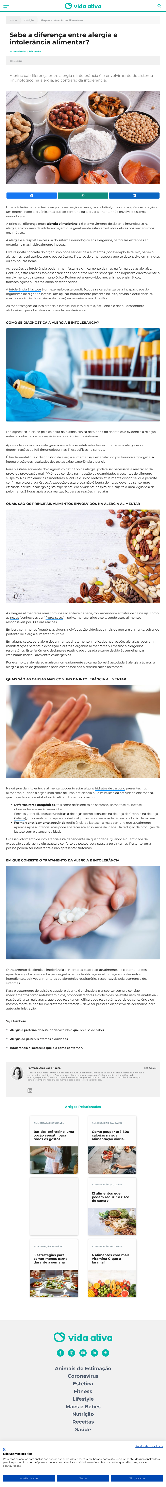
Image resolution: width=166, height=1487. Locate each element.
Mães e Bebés (83, 1407)
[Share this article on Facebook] (31, 195)
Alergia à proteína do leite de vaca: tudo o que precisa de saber (57, 1030)
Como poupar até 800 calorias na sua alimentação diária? (110, 1135)
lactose (46, 294)
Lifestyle (83, 1399)
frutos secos (54, 617)
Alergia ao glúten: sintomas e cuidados (39, 1039)
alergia (14, 240)
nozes (14, 617)
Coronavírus (83, 1376)
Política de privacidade (149, 1446)
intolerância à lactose (25, 289)
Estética (83, 1384)
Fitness (83, 1391)
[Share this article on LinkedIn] (134, 195)
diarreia (89, 306)
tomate (117, 667)
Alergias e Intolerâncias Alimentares (61, 20)
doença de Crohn (126, 814)
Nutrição (29, 20)
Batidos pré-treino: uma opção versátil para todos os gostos (54, 1135)
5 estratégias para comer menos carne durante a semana (50, 1258)
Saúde (83, 1429)
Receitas (83, 1422)
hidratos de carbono (110, 788)
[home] (83, 6)
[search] (159, 6)
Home (13, 20)
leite (114, 294)
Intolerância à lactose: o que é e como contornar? (46, 1048)
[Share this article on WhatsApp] (83, 195)
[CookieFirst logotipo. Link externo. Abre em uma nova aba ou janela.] (4, 1449)
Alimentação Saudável (49, 1123)
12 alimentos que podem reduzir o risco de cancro (110, 1197)
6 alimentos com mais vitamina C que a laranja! (111, 1258)
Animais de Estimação (83, 1368)
